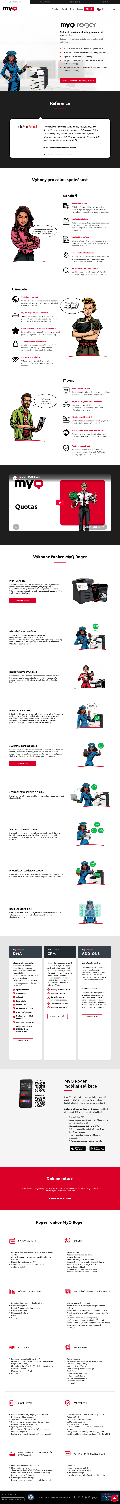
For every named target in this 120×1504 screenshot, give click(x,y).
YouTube (86, 1497)
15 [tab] (76, 155)
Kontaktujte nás (23, 1041)
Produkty (55, 9)
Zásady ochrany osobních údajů (61, 1497)
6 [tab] (55, 155)
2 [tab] (47, 155)
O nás (72, 9)
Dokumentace (75, 2)
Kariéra (80, 9)
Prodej (89, 9)
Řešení (64, 9)
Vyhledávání (114, 9)
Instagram (89, 1497)
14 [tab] (73, 155)
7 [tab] (58, 155)
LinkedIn (75, 1497)
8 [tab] (60, 155)
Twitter (79, 1497)
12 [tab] (69, 155)
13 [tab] (71, 155)
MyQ (94, 1497)
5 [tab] (53, 155)
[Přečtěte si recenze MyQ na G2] (110, 1497)
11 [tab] (67, 155)
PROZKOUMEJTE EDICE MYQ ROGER (78, 80)
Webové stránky (15, 2)
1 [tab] (44, 155)
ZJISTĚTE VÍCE (22, 763)
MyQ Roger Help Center (60, 1198)
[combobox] (102, 9)
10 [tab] (64, 155)
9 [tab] (62, 155)
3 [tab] (49, 155)
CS (103, 9)
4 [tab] (51, 155)
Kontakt (105, 2)
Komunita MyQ (45, 2)
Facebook (82, 1497)
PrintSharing (22, 601)
